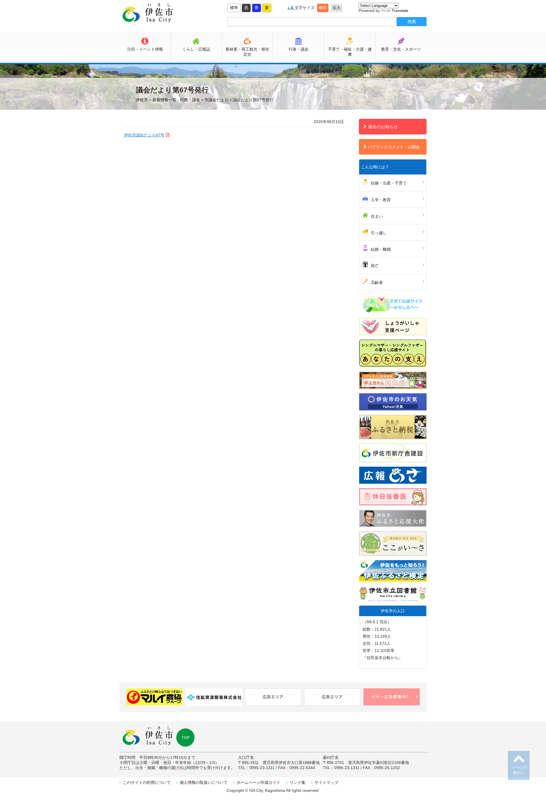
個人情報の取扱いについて (204, 782)
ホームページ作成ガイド (258, 782)
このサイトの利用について (147, 782)
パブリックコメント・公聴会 (393, 146)
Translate (400, 10)
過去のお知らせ (383, 126)
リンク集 (297, 782)
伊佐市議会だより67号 (144, 135)
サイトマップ (326, 782)
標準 (234, 7)
